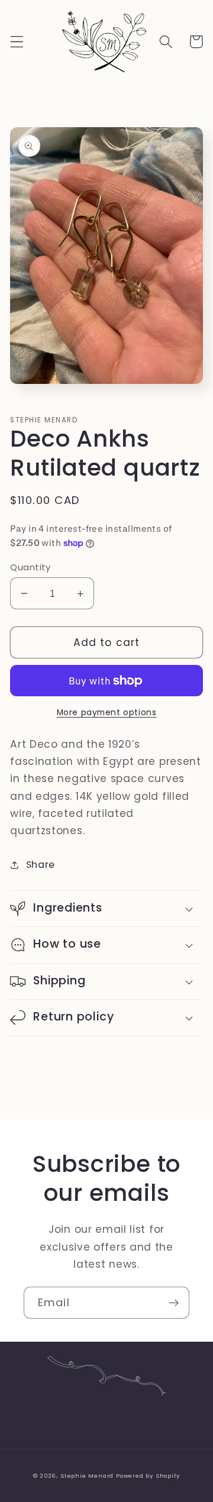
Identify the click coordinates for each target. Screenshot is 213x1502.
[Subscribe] (174, 1303)
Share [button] (40, 864)
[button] (17, 42)
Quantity (30, 567)
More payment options (107, 712)
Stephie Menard (87, 1476)
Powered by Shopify (148, 1476)
